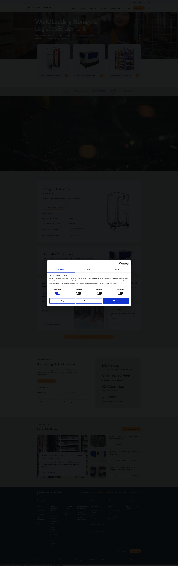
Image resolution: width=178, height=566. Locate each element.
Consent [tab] (61, 269)
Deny (62, 301)
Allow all (115, 301)
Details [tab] (89, 269)
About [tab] (117, 269)
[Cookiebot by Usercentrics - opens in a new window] (120, 263)
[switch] (78, 293)
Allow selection (89, 301)
